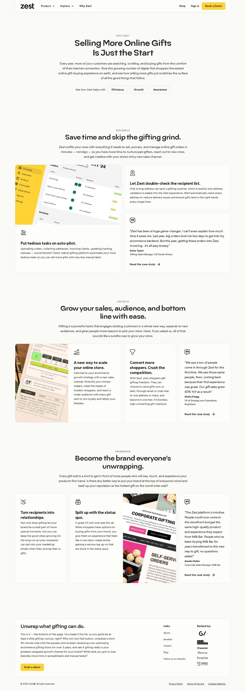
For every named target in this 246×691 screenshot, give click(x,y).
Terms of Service (195, 683)
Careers (167, 645)
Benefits (167, 639)
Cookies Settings (217, 683)
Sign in (195, 6)
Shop (182, 6)
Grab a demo (32, 667)
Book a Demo (213, 6)
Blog (165, 652)
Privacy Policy (176, 683)
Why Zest (85, 6)
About (166, 632)
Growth (139, 89)
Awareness (160, 89)
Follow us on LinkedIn (174, 658)
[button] (48, 6)
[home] (27, 6)
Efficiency (118, 89)
